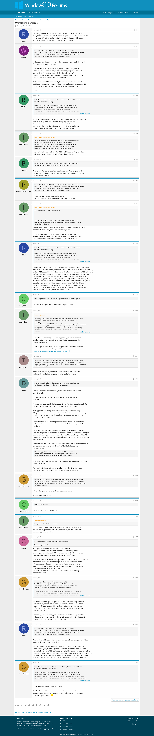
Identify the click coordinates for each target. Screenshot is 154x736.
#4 (137, 133)
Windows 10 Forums (66, 727)
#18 (136, 624)
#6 (137, 180)
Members (34, 12)
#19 (136, 662)
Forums (22, 12)
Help (52, 729)
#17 (136, 578)
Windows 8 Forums (66, 724)
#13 (136, 475)
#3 (137, 96)
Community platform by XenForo (77, 734)
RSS (136, 724)
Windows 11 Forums (66, 730)
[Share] (134, 30)
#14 (136, 500)
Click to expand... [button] (85, 114)
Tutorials (62, 721)
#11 (136, 356)
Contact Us (133, 721)
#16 (136, 537)
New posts (18, 16)
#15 (136, 516)
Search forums (28, 16)
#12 (136, 379)
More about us (22, 729)
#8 (137, 244)
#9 (137, 294)
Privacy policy (44, 729)
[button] (39, 12)
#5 (137, 159)
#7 (137, 203)
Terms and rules (34, 729)
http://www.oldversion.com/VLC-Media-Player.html (51, 351)
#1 (137, 30)
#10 (136, 311)
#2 (137, 46)
